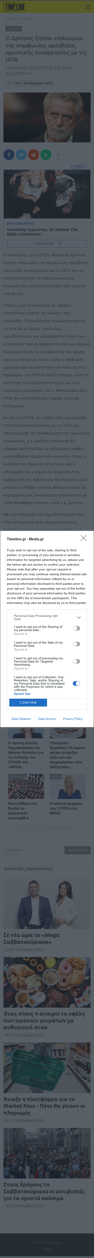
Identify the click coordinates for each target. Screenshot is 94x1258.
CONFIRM (28, 702)
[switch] (76, 628)
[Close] (85, 539)
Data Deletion (21, 719)
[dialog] (47, 629)
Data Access (47, 719)
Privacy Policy (73, 719)
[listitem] (47, 617)
